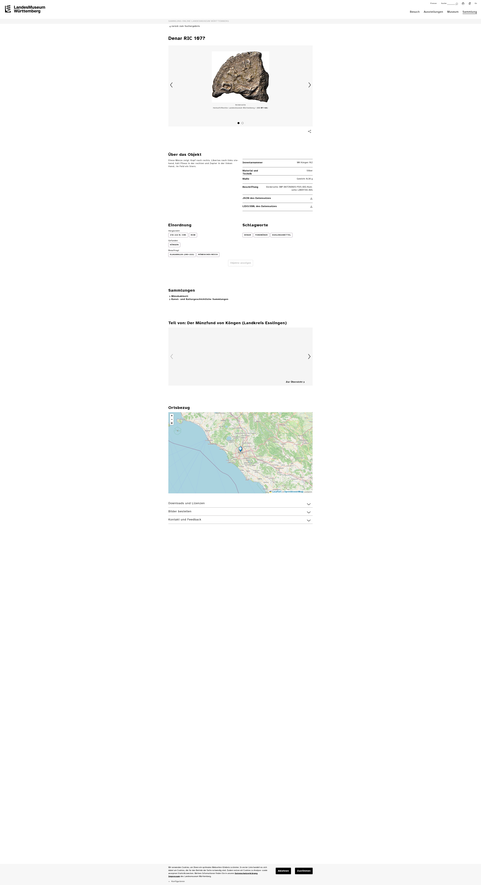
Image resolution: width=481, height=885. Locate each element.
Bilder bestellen (180, 511)
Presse (433, 3)
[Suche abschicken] (457, 3)
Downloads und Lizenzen (186, 503)
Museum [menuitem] (453, 11)
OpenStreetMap (294, 492)
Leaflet (276, 492)
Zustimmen (304, 871)
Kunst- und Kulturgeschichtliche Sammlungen (199, 299)
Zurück (171, 85)
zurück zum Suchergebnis (185, 26)
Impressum (174, 876)
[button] (240, 450)
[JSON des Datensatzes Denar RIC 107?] (311, 198)
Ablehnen (283, 871)
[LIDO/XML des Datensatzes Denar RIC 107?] (311, 206)
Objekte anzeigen (240, 263)
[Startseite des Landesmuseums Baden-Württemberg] (25, 11)
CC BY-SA (262, 108)
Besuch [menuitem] (415, 11)
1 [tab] (239, 123)
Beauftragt (173, 250)
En (476, 3)
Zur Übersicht (294, 382)
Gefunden (173, 241)
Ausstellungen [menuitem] (433, 11)
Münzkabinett (179, 296)
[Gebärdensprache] (469, 3)
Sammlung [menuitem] (470, 11)
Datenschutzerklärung (246, 873)
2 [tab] (243, 123)
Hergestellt (174, 231)
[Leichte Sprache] (463, 3)
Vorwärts (310, 85)
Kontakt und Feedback (184, 519)
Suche (444, 3)
